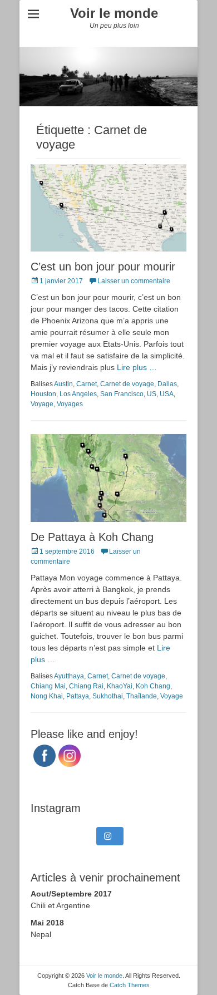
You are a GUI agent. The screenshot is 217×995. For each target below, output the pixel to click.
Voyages (70, 404)
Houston (43, 394)
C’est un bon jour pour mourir (103, 266)
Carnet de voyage (127, 384)
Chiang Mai (48, 686)
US (151, 394)
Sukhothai (107, 696)
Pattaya (77, 696)
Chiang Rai (86, 686)
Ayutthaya (69, 676)
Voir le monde (114, 13)
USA (167, 394)
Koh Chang (153, 686)
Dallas (167, 384)
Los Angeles (78, 394)
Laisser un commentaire (133, 281)
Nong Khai (47, 696)
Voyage (42, 404)
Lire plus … (137, 367)
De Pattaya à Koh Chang (92, 537)
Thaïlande (141, 696)
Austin (63, 384)
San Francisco (122, 394)
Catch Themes (130, 985)
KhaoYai (119, 686)
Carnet (86, 384)
